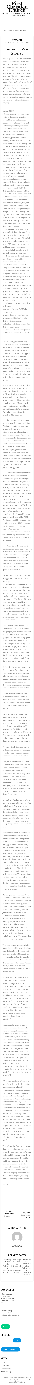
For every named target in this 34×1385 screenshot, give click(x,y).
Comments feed (6, 1368)
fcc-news (9, 42)
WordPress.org (6, 1372)
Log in (3, 1362)
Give (5, 1327)
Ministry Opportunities (10, 1349)
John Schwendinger (9, 1265)
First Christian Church (17, 6)
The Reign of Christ (17, 1261)
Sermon (10, 30)
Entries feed (5, 1365)
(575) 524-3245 (5, 1296)
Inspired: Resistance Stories (25, 1215)
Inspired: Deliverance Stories (9, 1213)
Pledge (17, 1340)
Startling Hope (7, 1261)
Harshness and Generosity (26, 1262)
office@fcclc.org (6, 1294)
